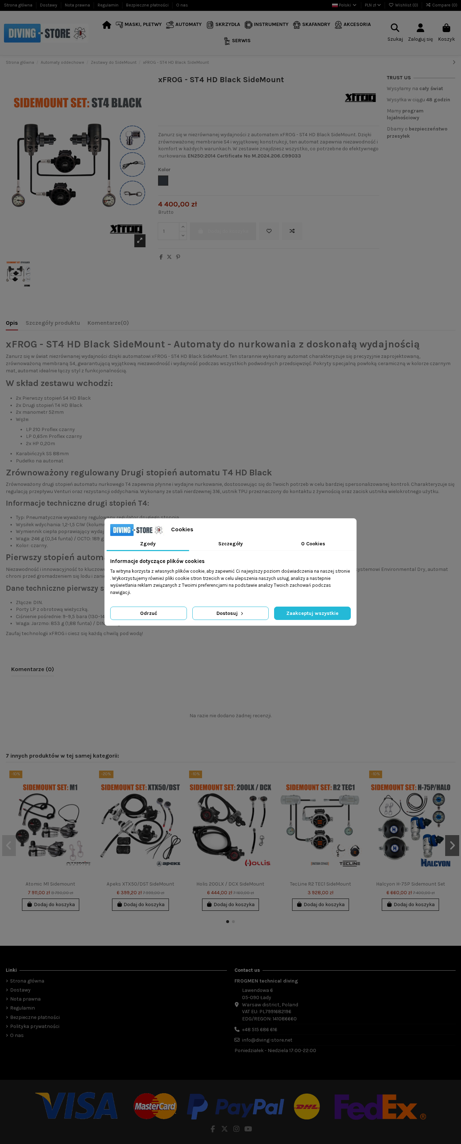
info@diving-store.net (267, 1040)
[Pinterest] (178, 257)
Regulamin (109, 5)
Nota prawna (78, 5)
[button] (138, 25)
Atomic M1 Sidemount (50, 884)
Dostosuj (227, 613)
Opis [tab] (12, 322)
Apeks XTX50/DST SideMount (140, 884)
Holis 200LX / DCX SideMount (230, 884)
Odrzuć (148, 613)
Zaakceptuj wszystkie (312, 613)
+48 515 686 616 (259, 1030)
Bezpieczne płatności (148, 5)
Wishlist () (406, 5)
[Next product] (454, 62)
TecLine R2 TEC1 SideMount (320, 884)
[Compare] (86, 794)
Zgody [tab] (148, 544)
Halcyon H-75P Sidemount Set (410, 884)
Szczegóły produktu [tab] (53, 322)
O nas (182, 5)
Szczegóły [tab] (230, 544)
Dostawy (49, 5)
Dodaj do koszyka (54, 904)
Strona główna (18, 5)
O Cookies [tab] (313, 544)
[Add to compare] (292, 231)
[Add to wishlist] (269, 231)
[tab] (108, 324)
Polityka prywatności (34, 1026)
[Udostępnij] (161, 257)
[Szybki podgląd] (86, 806)
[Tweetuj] (169, 257)
